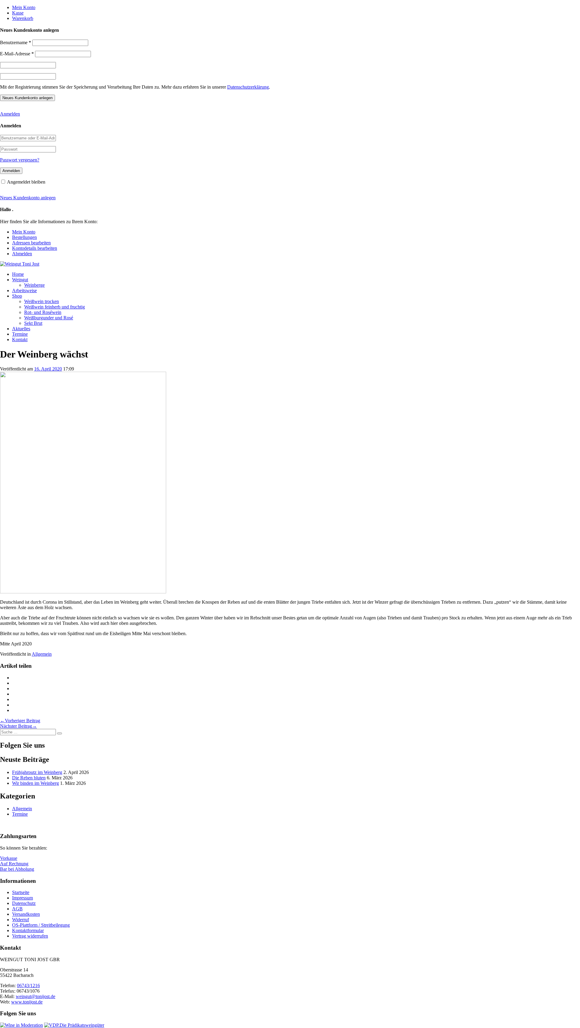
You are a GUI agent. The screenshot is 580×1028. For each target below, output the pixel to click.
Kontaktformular (28, 930)
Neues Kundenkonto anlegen (28, 197)
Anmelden (10, 113)
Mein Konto (23, 7)
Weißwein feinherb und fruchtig (54, 306)
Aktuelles (21, 328)
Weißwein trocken (41, 301)
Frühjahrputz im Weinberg (37, 772)
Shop (17, 296)
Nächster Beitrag (18, 726)
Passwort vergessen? (19, 159)
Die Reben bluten (29, 777)
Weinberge (34, 285)
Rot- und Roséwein (42, 312)
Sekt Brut (33, 323)
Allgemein (42, 654)
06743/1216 (28, 985)
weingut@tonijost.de (35, 996)
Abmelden (22, 253)
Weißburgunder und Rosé (48, 317)
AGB (17, 908)
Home (18, 274)
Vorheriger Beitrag (20, 720)
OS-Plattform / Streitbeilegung (41, 925)
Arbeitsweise (24, 290)
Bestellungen (24, 237)
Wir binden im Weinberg (35, 783)
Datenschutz (24, 903)
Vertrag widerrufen (30, 935)
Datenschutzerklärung (248, 87)
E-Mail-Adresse (17, 53)
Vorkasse (8, 858)
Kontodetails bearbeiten (34, 248)
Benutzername (15, 42)
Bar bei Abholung (17, 869)
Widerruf (20, 919)
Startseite (20, 892)
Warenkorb (22, 18)
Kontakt (19, 339)
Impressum (22, 897)
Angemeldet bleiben (26, 181)
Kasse (18, 12)
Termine (20, 334)
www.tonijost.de (27, 1001)
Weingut (20, 279)
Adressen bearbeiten (31, 242)
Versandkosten (26, 914)
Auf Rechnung (14, 863)
